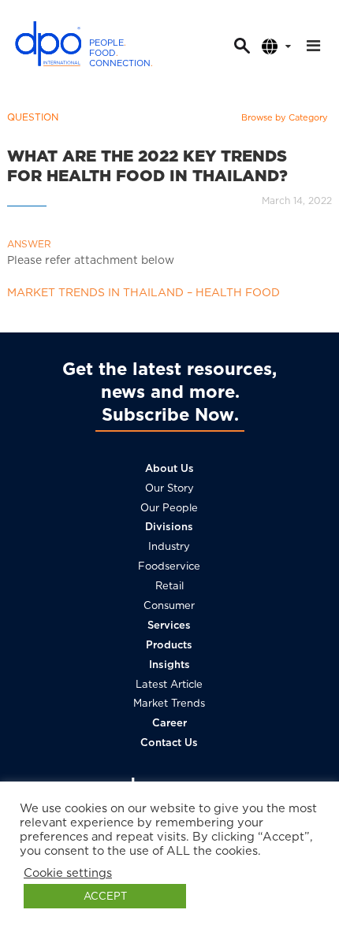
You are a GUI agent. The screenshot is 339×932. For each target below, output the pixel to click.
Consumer (169, 605)
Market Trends (169, 703)
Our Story (169, 488)
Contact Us (169, 742)
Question (32, 117)
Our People (169, 508)
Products (169, 645)
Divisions (169, 527)
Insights (169, 664)
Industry (169, 546)
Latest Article (169, 684)
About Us (169, 468)
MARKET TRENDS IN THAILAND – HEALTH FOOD (143, 292)
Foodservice (169, 566)
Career (169, 723)
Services (169, 625)
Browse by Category (284, 117)
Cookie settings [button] (68, 873)
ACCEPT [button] (105, 896)
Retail (169, 586)
